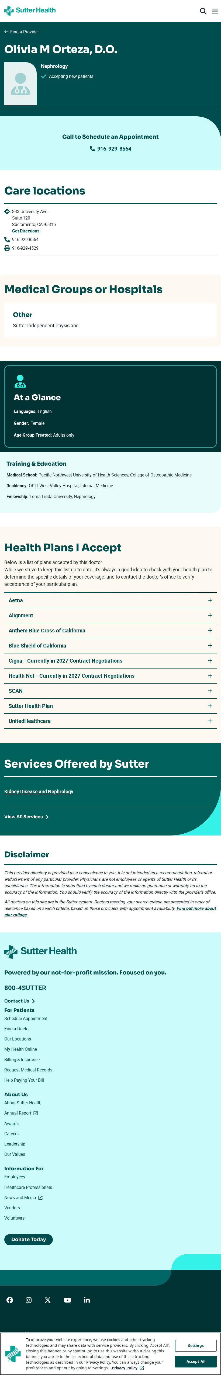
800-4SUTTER (25, 987)
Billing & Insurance (22, 1060)
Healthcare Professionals (28, 1187)
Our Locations (17, 1039)
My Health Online (20, 1049)
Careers (11, 1134)
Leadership (14, 1144)
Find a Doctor (17, 1029)
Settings (196, 1345)
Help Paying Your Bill (24, 1080)
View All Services (23, 817)
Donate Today (28, 1239)
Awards (11, 1123)
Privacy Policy (129, 1367)
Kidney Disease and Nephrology (38, 791)
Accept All (196, 1361)
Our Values (14, 1154)
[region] (110, 1353)
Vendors (12, 1208)
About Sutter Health (23, 1103)
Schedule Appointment (25, 1018)
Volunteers (14, 1218)
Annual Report (22, 1113)
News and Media (24, 1197)
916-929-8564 (114, 148)
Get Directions (25, 231)
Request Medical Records (28, 1070)
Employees (14, 1177)
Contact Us (16, 1001)
